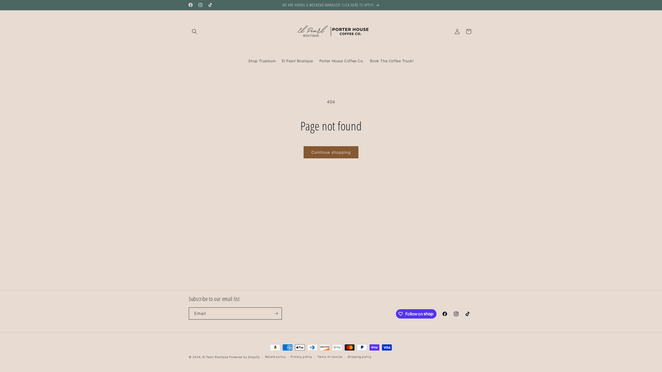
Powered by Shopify (244, 357)
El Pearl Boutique (215, 357)
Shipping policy (360, 357)
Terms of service (329, 357)
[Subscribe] (276, 313)
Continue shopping (331, 152)
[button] (194, 31)
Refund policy (275, 357)
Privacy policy (301, 357)
